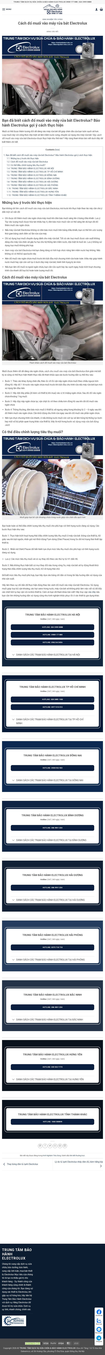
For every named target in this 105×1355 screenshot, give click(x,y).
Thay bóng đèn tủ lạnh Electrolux (22, 1164)
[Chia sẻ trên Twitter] (50, 1146)
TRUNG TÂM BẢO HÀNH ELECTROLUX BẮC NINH (32, 188)
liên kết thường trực (77, 1155)
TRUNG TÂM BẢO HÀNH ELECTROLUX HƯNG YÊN (33, 192)
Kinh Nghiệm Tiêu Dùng (53, 19)
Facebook (99, 1315)
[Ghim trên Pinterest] (60, 1146)
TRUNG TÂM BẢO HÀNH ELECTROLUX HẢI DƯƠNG (32, 182)
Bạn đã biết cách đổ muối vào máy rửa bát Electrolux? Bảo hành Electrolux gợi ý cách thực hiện (48, 155)
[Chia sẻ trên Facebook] (45, 1146)
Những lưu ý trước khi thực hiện (23, 158)
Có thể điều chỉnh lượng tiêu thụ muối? (26, 165)
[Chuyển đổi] (13, 655)
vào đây (92, 592)
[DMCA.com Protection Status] (33, 1343)
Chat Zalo (99, 1324)
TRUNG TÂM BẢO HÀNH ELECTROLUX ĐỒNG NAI (32, 175)
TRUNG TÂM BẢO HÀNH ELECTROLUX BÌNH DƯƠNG (33, 178)
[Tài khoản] (96, 9)
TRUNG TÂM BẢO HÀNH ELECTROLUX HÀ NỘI (30, 168)
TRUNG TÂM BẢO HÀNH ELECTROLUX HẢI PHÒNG (32, 185)
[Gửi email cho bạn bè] (55, 1146)
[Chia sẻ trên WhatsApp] (40, 1146)
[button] (6, 9)
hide (57, 150)
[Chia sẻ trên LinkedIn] (65, 1146)
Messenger (99, 1333)
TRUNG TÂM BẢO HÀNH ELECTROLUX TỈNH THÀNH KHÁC (37, 195)
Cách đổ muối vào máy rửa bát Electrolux (27, 162)
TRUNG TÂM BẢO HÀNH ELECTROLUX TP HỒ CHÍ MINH (35, 172)
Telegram (99, 1341)
